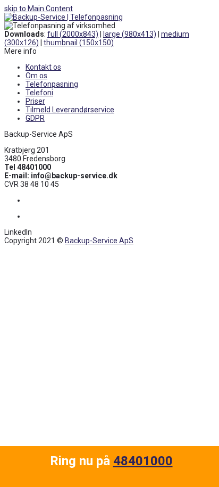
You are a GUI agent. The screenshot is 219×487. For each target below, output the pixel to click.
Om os (36, 75)
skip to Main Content (38, 8)
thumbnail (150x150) (79, 42)
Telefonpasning (52, 84)
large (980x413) (129, 34)
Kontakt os (43, 67)
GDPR (35, 118)
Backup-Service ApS (99, 240)
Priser (35, 101)
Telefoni (39, 92)
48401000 (143, 460)
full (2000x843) (72, 34)
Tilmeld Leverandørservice (70, 109)
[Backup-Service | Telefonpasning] (63, 17)
